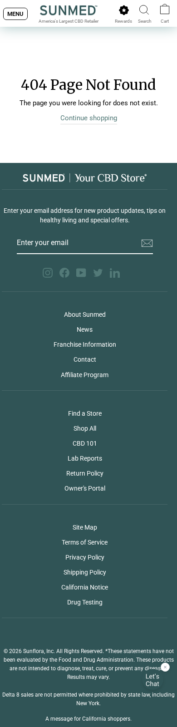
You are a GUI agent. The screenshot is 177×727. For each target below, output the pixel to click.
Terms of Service (85, 542)
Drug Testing (85, 602)
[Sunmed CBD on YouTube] (81, 273)
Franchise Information (85, 344)
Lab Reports (85, 458)
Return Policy (84, 473)
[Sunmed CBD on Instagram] (48, 273)
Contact (85, 359)
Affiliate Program (84, 374)
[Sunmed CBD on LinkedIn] (115, 273)
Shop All (85, 428)
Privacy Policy (84, 557)
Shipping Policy (85, 572)
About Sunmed (85, 314)
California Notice (84, 587)
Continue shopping (88, 118)
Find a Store (85, 413)
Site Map (85, 527)
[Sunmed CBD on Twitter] (98, 273)
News (85, 329)
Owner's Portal (84, 488)
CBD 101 (85, 443)
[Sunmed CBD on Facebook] (64, 273)
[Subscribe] (147, 243)
